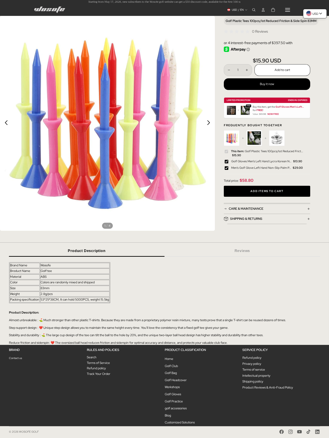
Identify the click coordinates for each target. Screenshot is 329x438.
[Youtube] (299, 432)
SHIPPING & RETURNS (246, 219)
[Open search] (254, 10)
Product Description (86, 251)
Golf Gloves (173, 394)
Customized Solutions (180, 422)
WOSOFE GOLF (29, 432)
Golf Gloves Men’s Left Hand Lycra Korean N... (261, 161)
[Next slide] (210, 123)
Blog (168, 415)
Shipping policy (252, 381)
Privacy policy (251, 364)
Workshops (172, 387)
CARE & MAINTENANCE (246, 209)
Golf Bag (171, 373)
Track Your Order (98, 374)
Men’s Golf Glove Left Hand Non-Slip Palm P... (261, 167)
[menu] (287, 10)
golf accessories (176, 408)
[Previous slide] (5, 123)
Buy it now (267, 84)
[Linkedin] (317, 432)
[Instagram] (290, 432)
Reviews (242, 251)
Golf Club (171, 366)
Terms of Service (98, 363)
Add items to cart (266, 191)
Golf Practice (174, 401)
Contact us (15, 358)
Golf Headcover (176, 380)
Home (169, 359)
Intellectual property (256, 376)
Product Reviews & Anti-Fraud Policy (267, 387)
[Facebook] (281, 432)
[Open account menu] (263, 10)
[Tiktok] (308, 432)
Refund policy (96, 368)
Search (91, 357)
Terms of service (253, 369)
